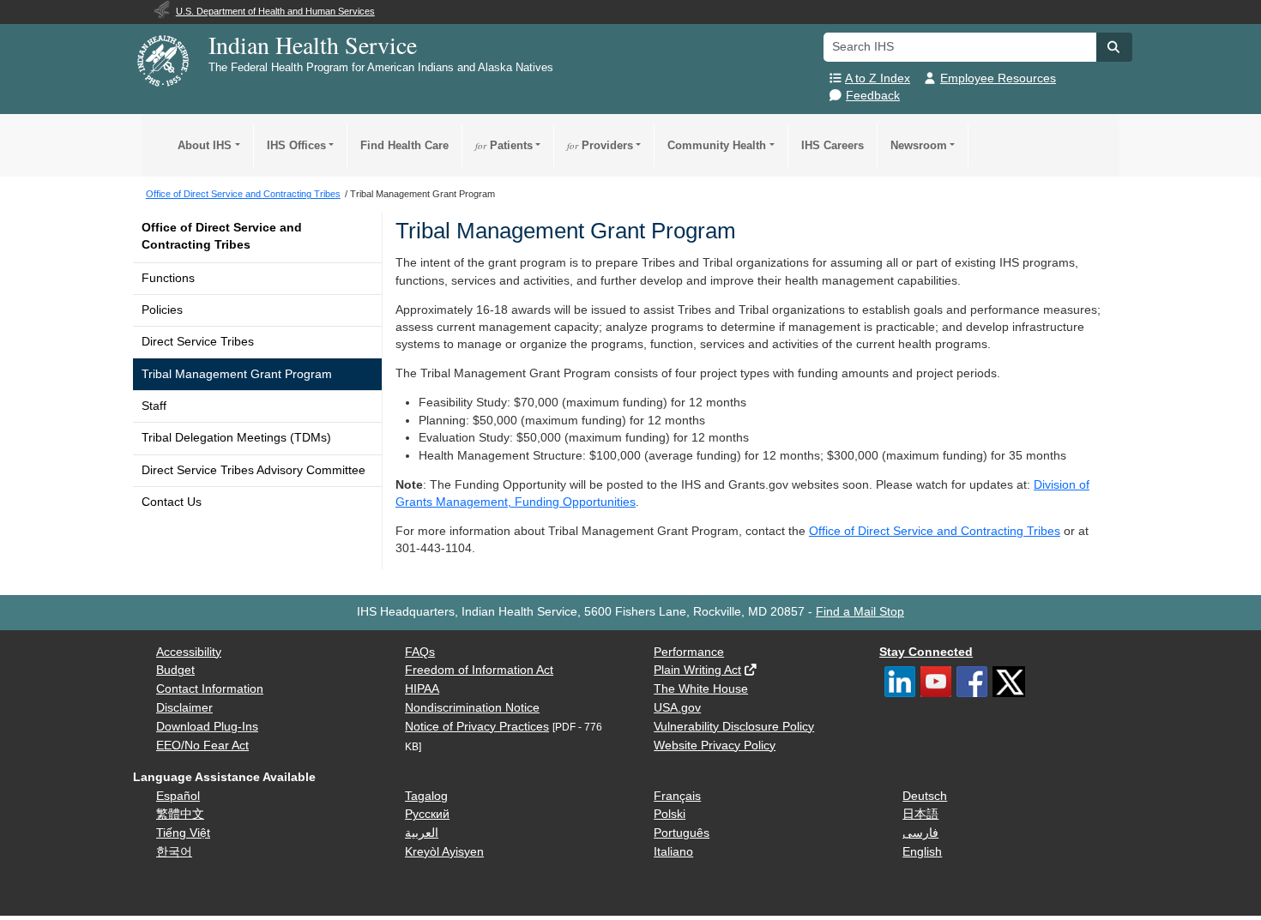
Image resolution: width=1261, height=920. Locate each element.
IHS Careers (832, 145)
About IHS (205, 145)
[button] (1114, 47)
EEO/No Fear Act (202, 745)
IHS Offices (296, 145)
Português (681, 833)
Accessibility (188, 652)
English (922, 851)
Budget (175, 670)
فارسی (920, 833)
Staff (154, 406)
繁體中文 (180, 814)
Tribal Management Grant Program (237, 374)
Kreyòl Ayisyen (444, 851)
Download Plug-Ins (207, 726)
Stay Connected (926, 652)
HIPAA (422, 688)
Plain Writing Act (697, 670)
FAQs (420, 652)
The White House (701, 688)
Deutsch (924, 796)
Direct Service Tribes (198, 341)
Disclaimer (184, 707)
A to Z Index (877, 78)
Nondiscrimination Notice (472, 707)
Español (178, 796)
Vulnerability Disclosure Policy (734, 726)
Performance (689, 652)
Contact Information (209, 688)
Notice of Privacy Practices (477, 726)
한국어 (174, 851)
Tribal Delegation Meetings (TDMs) (236, 437)
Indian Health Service (312, 44)
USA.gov (677, 707)
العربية (421, 833)
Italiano (673, 851)
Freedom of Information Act (479, 670)
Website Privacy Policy (714, 745)
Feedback (873, 95)
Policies (162, 310)
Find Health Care (404, 145)
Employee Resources (998, 78)
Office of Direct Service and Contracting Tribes (222, 236)
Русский (427, 814)
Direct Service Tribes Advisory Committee (253, 470)
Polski (669, 814)
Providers (600, 145)
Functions (168, 278)
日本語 (920, 814)
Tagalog (426, 796)
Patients (504, 145)
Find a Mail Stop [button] (860, 611)
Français (677, 796)
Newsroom (918, 145)
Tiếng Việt (183, 833)
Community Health (716, 145)
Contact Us (172, 502)
